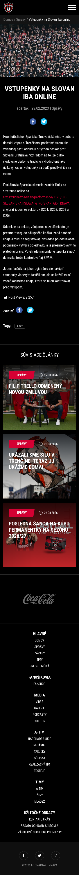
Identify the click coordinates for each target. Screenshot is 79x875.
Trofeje (39, 771)
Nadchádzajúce (39, 739)
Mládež (39, 801)
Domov (8, 19)
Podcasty (40, 714)
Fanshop (39, 684)
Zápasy (39, 653)
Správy (21, 19)
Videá (39, 702)
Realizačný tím (39, 764)
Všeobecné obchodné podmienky (40, 832)
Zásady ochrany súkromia (39, 826)
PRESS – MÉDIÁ (39, 666)
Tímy (40, 659)
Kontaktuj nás (39, 819)
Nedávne (39, 745)
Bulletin (39, 721)
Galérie (39, 708)
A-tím (19, 326)
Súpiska (39, 758)
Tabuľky (39, 751)
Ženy (39, 795)
